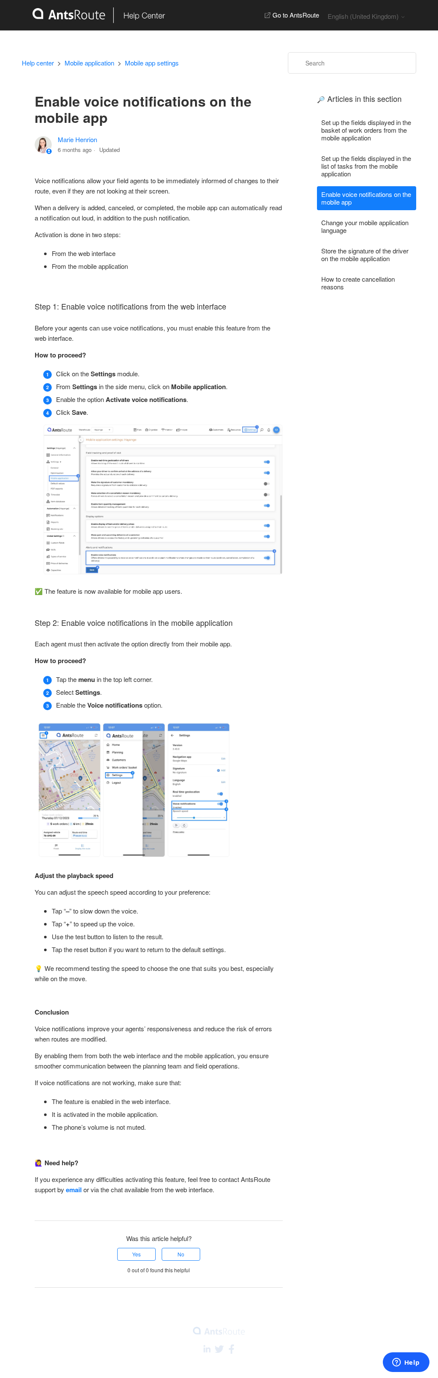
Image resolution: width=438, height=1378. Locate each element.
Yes (136, 1254)
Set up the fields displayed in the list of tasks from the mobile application (366, 166)
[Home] (93, 15)
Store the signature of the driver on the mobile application (364, 254)
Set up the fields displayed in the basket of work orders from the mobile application (366, 130)
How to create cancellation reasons (358, 282)
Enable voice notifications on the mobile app (366, 198)
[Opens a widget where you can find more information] (405, 1363)
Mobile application (89, 62)
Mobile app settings (152, 62)
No (181, 1254)
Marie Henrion (77, 139)
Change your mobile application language (364, 226)
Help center (38, 62)
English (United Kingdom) (364, 16)
